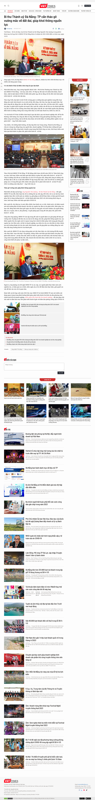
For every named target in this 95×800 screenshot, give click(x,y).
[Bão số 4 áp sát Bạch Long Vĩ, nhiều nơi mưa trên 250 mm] (81, 390)
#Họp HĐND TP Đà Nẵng (17, 349)
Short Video (56, 11)
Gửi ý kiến (61, 372)
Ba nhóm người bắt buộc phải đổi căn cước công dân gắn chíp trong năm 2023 (75, 236)
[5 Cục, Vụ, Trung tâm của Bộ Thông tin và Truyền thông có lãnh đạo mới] (14, 694)
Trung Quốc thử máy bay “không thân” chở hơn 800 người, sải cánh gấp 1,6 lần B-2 (77, 182)
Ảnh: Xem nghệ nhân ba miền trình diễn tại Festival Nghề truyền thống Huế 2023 (45, 724)
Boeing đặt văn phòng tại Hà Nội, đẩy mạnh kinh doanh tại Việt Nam (75, 197)
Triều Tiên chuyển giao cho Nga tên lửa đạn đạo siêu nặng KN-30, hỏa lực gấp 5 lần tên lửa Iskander (77, 160)
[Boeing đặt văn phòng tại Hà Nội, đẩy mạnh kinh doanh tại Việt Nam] (85, 196)
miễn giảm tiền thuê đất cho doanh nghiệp (38, 297)
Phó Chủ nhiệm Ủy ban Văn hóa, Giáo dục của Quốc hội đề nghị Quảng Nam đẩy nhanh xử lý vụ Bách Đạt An (45, 521)
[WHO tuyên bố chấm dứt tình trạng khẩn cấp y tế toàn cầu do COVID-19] (14, 541)
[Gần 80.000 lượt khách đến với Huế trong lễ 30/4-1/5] (14, 626)
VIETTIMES (47, 5)
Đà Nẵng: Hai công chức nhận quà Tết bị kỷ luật (33, 315)
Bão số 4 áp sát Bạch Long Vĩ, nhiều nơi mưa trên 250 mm (80, 399)
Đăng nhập (87, 5)
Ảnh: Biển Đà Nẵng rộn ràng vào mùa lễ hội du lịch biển (44, 673)
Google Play (88, 798)
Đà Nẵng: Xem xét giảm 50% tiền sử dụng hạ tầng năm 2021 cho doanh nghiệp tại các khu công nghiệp (40, 305)
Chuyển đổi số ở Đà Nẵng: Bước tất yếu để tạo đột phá (21, 342)
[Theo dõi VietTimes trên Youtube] (84, 790)
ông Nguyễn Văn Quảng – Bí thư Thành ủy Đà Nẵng (38, 192)
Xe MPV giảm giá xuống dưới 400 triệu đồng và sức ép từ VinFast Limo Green (76, 120)
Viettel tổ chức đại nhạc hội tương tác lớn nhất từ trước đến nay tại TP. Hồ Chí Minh (75, 207)
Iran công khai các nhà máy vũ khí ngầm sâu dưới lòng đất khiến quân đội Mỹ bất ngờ (13, 420)
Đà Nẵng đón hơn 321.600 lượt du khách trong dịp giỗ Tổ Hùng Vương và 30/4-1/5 (44, 571)
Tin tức (8, 430)
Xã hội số (10, 11)
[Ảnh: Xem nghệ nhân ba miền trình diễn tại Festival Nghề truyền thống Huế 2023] (14, 728)
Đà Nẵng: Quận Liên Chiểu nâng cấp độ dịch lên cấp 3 (21, 344)
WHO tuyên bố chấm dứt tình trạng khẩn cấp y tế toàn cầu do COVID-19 (44, 537)
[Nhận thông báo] (79, 6)
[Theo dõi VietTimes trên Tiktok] (86, 790)
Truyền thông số (86, 11)
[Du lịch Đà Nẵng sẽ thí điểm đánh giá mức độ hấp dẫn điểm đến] (85, 225)
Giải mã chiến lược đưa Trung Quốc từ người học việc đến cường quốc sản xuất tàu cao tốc (35, 420)
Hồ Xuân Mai (9, 28)
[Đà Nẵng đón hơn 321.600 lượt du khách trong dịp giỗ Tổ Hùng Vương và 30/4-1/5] (14, 575)
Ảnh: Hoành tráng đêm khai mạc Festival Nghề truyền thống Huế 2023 (43, 707)
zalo (81, 790)
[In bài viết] (56, 29)
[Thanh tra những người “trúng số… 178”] (79, 131)
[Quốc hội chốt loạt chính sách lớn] (14, 390)
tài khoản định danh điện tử (38, 593)
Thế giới (64, 11)
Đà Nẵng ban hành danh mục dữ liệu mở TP (75, 216)
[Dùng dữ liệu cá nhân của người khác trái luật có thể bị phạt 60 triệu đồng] (81, 411)
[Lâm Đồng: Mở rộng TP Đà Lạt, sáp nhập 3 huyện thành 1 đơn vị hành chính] (14, 558)
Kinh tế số (24, 11)
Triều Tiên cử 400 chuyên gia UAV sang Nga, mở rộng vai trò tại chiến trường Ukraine (58, 420)
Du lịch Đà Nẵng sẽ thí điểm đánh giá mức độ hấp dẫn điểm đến (75, 225)
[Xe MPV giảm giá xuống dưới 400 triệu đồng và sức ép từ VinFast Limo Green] (79, 110)
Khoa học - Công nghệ (35, 11)
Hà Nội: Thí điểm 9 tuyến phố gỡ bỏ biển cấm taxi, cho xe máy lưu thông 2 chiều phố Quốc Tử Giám (44, 758)
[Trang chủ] (5, 10)
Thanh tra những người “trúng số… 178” (76, 140)
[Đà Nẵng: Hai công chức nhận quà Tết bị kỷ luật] (12, 318)
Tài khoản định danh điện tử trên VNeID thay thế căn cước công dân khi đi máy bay (44, 588)
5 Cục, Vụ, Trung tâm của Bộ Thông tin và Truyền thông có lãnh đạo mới (44, 690)
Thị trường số (47, 11)
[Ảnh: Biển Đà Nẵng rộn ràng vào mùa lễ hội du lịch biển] (14, 677)
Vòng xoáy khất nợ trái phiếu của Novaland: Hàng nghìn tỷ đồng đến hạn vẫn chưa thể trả (35, 399)
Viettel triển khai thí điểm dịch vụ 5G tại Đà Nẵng (34, 325)
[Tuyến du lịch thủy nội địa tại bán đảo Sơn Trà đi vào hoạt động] (14, 609)
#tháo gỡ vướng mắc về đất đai (31, 349)
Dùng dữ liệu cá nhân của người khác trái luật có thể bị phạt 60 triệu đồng (80, 419)
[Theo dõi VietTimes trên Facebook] (79, 790)
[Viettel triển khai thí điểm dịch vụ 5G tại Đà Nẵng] (12, 328)
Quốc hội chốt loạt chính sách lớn (13, 398)
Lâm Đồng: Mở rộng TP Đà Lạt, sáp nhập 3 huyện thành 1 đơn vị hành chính (44, 554)
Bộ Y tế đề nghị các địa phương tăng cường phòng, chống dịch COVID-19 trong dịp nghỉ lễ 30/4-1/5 (45, 741)
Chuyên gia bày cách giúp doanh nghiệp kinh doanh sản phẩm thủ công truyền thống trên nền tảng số (44, 657)
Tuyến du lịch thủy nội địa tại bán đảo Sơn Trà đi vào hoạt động (44, 605)
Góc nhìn (17, 11)
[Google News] (61, 28)
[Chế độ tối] (82, 6)
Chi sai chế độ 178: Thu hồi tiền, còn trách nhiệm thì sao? (77, 99)
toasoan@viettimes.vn (83, 784)
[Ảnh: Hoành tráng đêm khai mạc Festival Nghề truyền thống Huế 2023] (14, 711)
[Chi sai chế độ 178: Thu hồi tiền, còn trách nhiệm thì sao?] (79, 90)
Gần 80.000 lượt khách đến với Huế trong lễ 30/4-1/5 (44, 622)
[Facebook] (53, 28)
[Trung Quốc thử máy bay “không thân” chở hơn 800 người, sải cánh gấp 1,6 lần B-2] (79, 171)
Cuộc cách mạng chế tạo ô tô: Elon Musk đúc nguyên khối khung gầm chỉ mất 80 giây (59, 399)
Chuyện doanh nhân (73, 11)
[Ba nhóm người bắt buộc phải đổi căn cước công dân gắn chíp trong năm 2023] (85, 234)
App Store (82, 798)
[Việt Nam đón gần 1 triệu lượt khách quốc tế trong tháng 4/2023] (14, 643)
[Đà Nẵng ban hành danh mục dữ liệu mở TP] (85, 217)
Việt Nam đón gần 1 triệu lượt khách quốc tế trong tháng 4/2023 (44, 639)
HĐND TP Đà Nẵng (29, 80)
